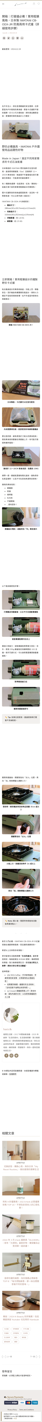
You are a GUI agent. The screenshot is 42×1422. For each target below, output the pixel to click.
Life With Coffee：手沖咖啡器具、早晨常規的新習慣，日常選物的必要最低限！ (20, 978)
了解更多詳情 (8, 1418)
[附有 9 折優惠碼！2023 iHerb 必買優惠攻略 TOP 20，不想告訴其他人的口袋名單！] (21, 1186)
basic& (5, 33)
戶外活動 (26, 1329)
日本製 (25, 1333)
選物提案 (7, 1342)
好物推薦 (16, 1329)
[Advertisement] (21, 79)
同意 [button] (15, 1418)
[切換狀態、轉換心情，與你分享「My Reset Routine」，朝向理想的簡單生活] (21, 1150)
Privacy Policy (12, 1410)
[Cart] (34, 4)
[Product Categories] (30, 3)
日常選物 (16, 1333)
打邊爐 (6, 1333)
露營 (15, 1342)
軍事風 (24, 1337)
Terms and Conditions (26, 1410)
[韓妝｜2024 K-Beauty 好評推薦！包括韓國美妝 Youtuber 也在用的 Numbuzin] (21, 1300)
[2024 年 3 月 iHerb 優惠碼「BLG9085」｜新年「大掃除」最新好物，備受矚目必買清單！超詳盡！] (21, 1224)
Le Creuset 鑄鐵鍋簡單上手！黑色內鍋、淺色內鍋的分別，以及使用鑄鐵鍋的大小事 (20, 994)
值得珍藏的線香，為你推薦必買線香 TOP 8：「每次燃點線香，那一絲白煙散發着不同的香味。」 (21, 1281)
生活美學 (7, 1337)
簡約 (15, 1337)
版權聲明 (12, 1074)
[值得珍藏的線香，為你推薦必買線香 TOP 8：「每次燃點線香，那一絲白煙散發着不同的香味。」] (21, 1262)
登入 (14, 1375)
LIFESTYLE (20, 1163)
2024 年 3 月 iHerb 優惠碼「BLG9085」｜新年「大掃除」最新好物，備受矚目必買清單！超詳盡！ (21, 1243)
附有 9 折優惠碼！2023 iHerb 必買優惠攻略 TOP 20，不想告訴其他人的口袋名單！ (20, 1204)
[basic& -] (20, 4)
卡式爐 (6, 1329)
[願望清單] (39, 5)
